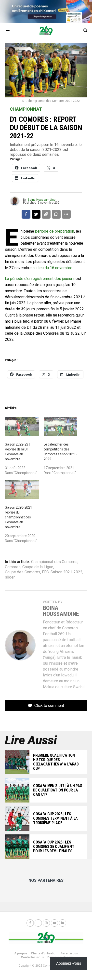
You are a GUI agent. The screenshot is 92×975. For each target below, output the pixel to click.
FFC (45, 572)
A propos (20, 953)
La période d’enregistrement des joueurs (40, 278)
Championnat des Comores (54, 562)
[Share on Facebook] (26, 214)
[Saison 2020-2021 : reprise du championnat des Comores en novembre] (22, 489)
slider (10, 577)
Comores (13, 567)
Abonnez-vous (68, 963)
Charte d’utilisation (44, 953)
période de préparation (54, 231)
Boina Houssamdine (41, 199)
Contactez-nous (32, 957)
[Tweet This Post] (36, 214)
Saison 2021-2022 (66, 572)
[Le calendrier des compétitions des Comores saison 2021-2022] (61, 426)
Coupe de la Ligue (37, 567)
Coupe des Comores (22, 572)
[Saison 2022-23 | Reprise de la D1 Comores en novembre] (22, 426)
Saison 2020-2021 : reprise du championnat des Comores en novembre (19, 517)
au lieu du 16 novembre (52, 267)
